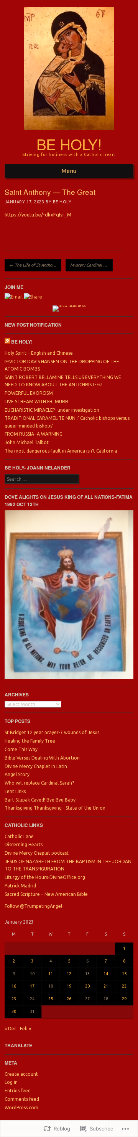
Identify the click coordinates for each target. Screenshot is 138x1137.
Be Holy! (69, 143)
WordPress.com (21, 1107)
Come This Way (21, 749)
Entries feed (18, 1090)
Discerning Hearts (24, 844)
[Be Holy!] (69, 132)
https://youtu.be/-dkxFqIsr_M (38, 214)
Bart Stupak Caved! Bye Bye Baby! (41, 799)
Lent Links (15, 791)
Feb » (25, 1028)
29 (124, 998)
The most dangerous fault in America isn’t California (61, 450)
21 (106, 986)
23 (14, 998)
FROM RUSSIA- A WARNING (33, 433)
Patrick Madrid (20, 885)
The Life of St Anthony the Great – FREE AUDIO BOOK (35, 265)
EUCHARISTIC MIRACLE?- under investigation (52, 410)
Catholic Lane (19, 836)
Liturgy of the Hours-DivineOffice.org (45, 877)
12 (69, 973)
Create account (21, 1074)
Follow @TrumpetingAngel (33, 906)
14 (106, 973)
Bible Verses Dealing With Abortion (42, 757)
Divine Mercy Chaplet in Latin (36, 766)
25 (50, 998)
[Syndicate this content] (7, 341)
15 (124, 973)
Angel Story (17, 774)
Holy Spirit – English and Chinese (39, 353)
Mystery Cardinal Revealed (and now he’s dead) (91, 265)
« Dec (10, 1028)
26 (69, 998)
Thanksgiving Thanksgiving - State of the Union (55, 807)
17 (32, 986)
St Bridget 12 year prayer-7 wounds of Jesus (52, 732)
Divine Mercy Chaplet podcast (37, 852)
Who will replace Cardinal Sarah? (39, 782)
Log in (11, 1082)
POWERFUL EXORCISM (29, 393)
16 (14, 986)
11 (50, 973)
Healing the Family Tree (30, 740)
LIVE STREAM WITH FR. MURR (36, 401)
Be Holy (62, 202)
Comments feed (22, 1099)
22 (124, 986)
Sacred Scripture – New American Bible (46, 894)
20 (87, 986)
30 (14, 1011)
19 (69, 986)
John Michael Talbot (27, 442)
